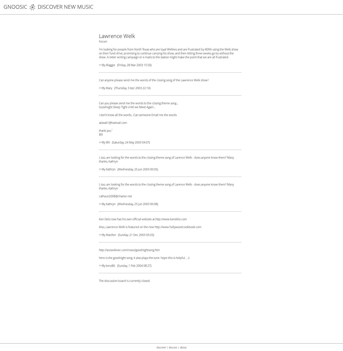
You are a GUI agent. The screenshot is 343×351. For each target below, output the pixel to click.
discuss (173, 347)
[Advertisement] (170, 315)
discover (161, 347)
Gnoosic (15, 6)
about (183, 347)
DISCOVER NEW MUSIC (65, 6)
